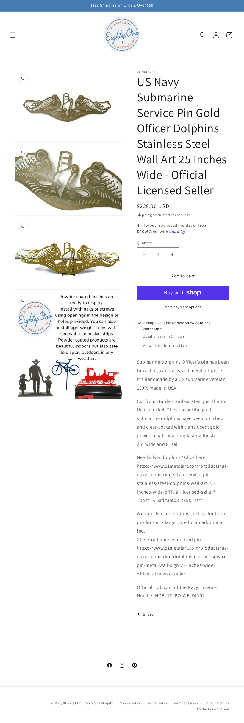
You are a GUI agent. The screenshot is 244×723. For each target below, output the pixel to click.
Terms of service (186, 703)
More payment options (183, 307)
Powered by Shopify (97, 703)
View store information (165, 345)
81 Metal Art (72, 703)
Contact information (213, 709)
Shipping (144, 214)
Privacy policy (130, 703)
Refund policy (157, 703)
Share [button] (148, 614)
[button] (12, 35)
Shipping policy (217, 703)
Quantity (144, 242)
